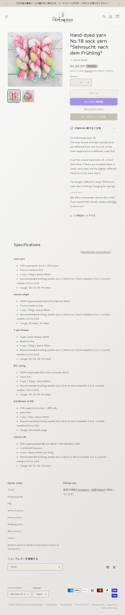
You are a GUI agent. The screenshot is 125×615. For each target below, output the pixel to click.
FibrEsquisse (21, 605)
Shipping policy (15, 524)
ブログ (11, 490)
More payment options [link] (94, 109)
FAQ (10, 503)
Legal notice (112, 605)
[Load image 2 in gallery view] (28, 96)
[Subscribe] (59, 566)
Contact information (109, 608)
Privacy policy (66, 605)
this (114, 202)
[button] (6, 16)
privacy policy (14, 517)
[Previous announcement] (6, 3)
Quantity (74, 76)
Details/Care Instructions (95, 252)
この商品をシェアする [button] (84, 215)
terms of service (15, 510)
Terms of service (82, 605)
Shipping (88, 71)
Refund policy (51, 605)
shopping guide (15, 497)
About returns (14, 531)
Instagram (84, 489)
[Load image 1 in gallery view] (14, 96)
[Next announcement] (119, 3)
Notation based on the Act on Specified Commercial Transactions (33, 547)
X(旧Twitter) (98, 489)
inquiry (11, 538)
